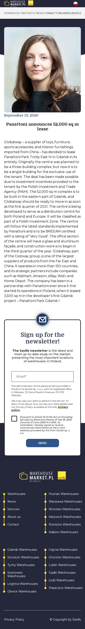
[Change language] (77, 3)
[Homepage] (27, 3)
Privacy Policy (14, 619)
